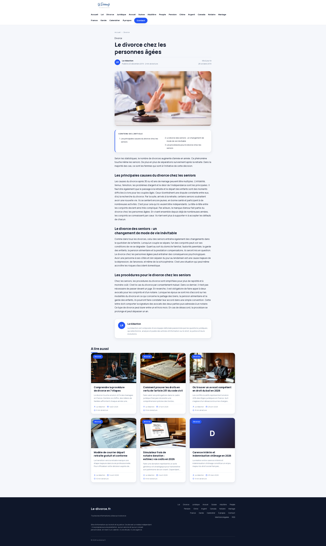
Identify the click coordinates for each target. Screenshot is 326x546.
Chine (182, 14)
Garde (103, 20)
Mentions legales (222, 517)
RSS (233, 517)
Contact (141, 20)
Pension (173, 14)
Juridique (121, 14)
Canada (201, 14)
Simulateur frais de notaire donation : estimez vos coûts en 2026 (159, 456)
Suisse (141, 14)
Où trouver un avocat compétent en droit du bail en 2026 (212, 389)
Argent (191, 14)
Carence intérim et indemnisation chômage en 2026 (212, 454)
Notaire (211, 14)
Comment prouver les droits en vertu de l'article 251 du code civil (163, 389)
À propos (127, 20)
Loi (102, 14)
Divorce (110, 14)
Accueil (94, 14)
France (94, 20)
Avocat (132, 14)
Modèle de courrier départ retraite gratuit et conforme (110, 454)
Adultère (152, 14)
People (162, 14)
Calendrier (114, 20)
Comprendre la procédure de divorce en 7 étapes (109, 389)
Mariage (222, 14)
